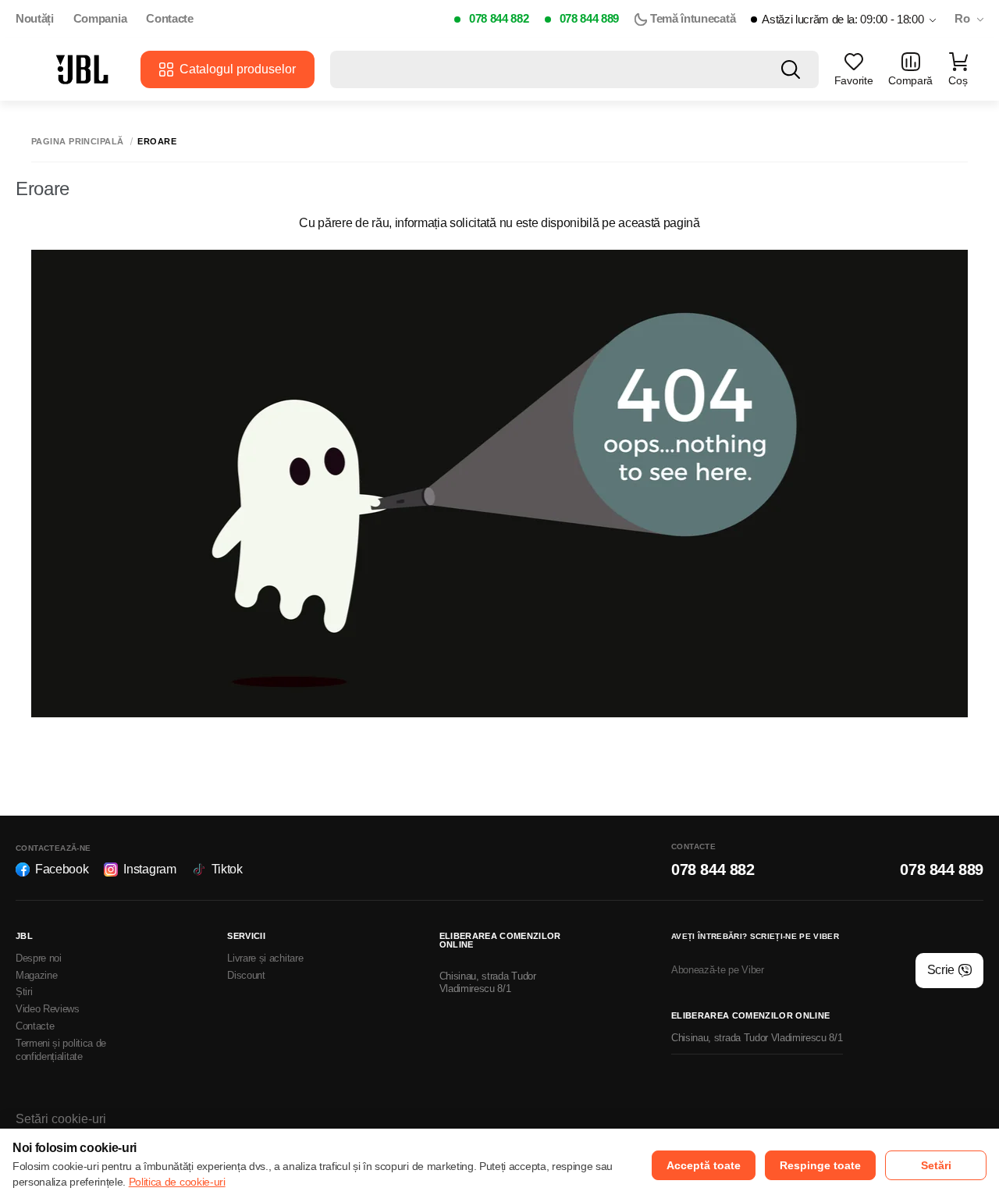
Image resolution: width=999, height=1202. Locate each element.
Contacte (169, 18)
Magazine (36, 975)
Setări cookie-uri (61, 1119)
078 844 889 (589, 18)
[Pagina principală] (82, 69)
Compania (99, 18)
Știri (24, 992)
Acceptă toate (704, 1165)
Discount (246, 975)
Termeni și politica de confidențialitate (61, 1049)
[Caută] (790, 69)
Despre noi (39, 958)
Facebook (61, 869)
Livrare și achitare (265, 958)
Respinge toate (820, 1165)
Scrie (941, 969)
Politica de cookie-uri (177, 1181)
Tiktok (227, 869)
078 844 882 (498, 18)
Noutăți (35, 18)
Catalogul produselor (238, 69)
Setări (936, 1165)
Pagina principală (77, 141)
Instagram (149, 869)
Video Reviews (48, 1009)
